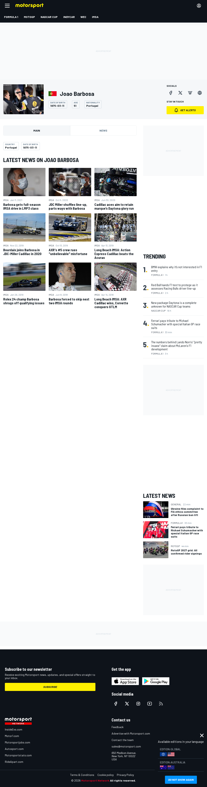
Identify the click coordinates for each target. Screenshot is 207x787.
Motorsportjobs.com (17, 742)
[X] (180, 93)
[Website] (200, 93)
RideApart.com (14, 761)
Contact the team (123, 740)
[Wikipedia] (190, 93)
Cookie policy (105, 775)
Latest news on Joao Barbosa (41, 160)
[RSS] (161, 704)
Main (36, 130)
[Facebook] (171, 93)
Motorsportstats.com (18, 755)
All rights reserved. (123, 780)
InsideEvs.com (13, 729)
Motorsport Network (95, 780)
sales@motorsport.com (126, 746)
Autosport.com (14, 748)
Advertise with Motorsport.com (131, 733)
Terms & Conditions (82, 775)
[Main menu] (7, 5)
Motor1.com (12, 736)
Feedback (118, 727)
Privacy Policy (125, 775)
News (103, 130)
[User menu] (199, 6)
